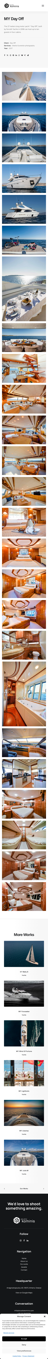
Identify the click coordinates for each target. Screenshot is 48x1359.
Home (24, 1258)
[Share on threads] (10, 55)
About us (24, 1261)
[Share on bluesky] (22, 55)
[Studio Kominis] (11, 5)
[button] (45, 1316)
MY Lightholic (24, 1091)
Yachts (24, 975)
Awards (24, 1267)
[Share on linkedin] (16, 55)
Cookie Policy (17, 1356)
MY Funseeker (24, 1011)
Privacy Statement (28, 1356)
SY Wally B (24, 972)
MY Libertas (24, 1131)
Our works (24, 1264)
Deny (24, 1345)
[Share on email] (27, 55)
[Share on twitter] (7, 55)
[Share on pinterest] (13, 55)
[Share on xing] (25, 55)
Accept (24, 1339)
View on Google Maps (24, 1293)
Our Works (24, 1188)
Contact (24, 1270)
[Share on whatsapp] (19, 55)
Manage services (8, 1333)
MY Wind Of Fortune (24, 1051)
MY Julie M (24, 1170)
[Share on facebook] (4, 55)
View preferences (24, 1351)
